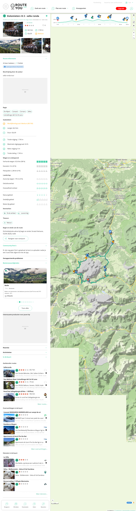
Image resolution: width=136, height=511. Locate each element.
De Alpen (7, 111)
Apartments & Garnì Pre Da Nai (15, 436)
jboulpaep (29, 22)
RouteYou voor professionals (113, 2)
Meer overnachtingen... (39, 449)
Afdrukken (16, 507)
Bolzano (16, 19)
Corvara (23, 111)
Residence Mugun (10, 424)
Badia (31, 19)
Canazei (15, 111)
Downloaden (25, 507)
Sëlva (29, 111)
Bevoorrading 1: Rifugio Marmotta (16, 481)
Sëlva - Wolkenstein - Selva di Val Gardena (19, 469)
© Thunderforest (117, 510)
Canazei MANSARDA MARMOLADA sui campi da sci (22, 412)
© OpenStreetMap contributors (128, 510)
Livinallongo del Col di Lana (13, 115)
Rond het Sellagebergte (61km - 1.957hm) (18, 391)
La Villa (6, 457)
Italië (12, 19)
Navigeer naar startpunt (16, 239)
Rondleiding (97, 2)
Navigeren (7, 507)
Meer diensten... (41, 494)
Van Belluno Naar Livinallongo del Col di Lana (20, 379)
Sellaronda (7, 367)
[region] (93, 262)
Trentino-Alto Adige (23, 19)
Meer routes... (42, 404)
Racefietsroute (6, 19)
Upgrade (121, 8)
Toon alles (25, 308)
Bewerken (43, 507)
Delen (34, 507)
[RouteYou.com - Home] (19, 6)
